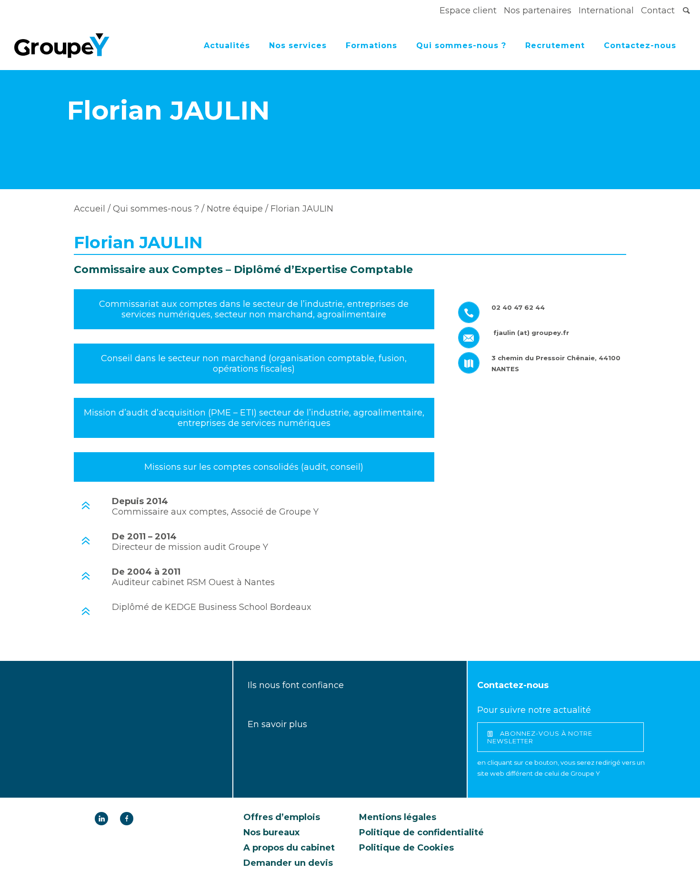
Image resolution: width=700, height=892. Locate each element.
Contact (658, 10)
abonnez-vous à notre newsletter (539, 737)
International (606, 10)
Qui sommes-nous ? (461, 45)
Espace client (468, 10)
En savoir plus (277, 724)
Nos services (298, 45)
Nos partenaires (537, 10)
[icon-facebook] (126, 818)
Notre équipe (233, 208)
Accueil (89, 208)
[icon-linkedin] (104, 818)
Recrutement (555, 45)
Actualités (227, 45)
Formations (371, 45)
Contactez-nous (640, 45)
